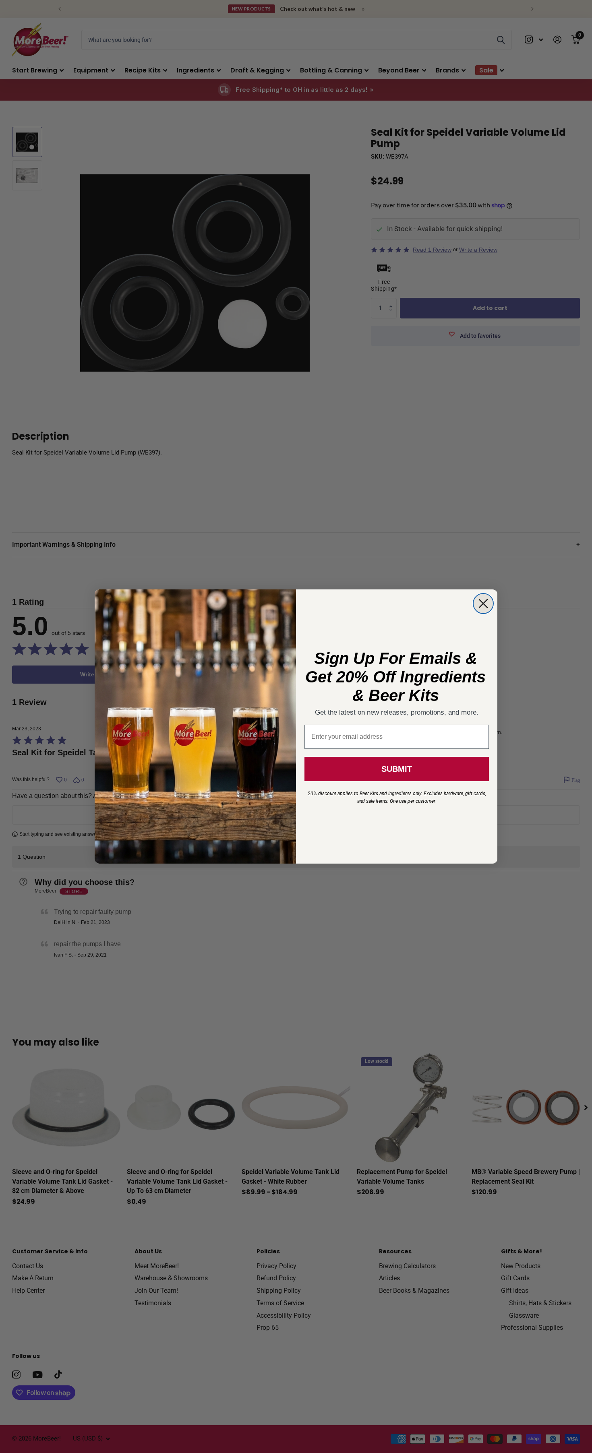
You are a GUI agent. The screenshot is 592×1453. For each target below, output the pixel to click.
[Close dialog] (483, 603)
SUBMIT (396, 769)
